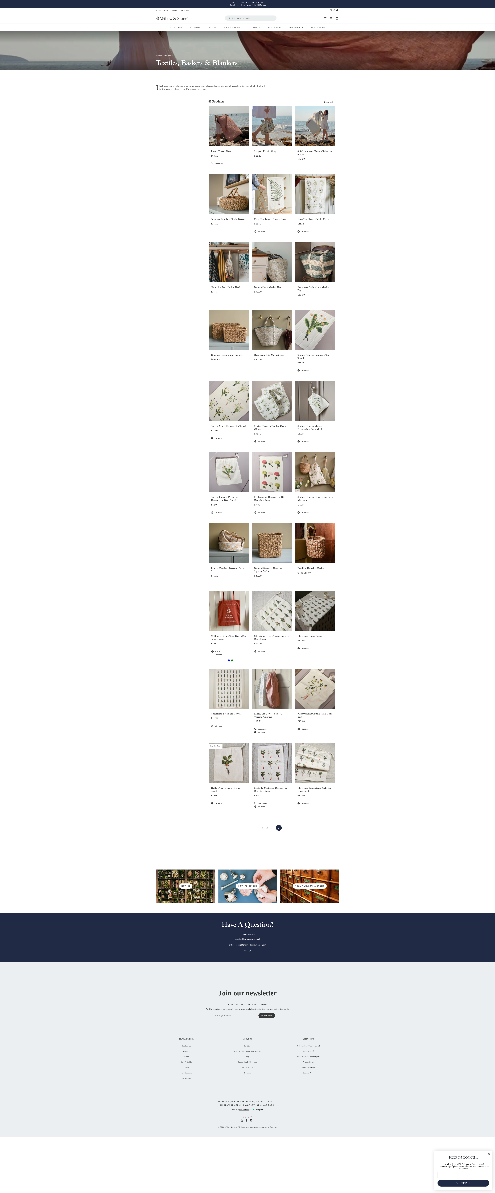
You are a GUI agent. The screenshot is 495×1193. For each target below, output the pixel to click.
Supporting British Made (247, 1062)
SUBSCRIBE (463, 1183)
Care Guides (184, 10)
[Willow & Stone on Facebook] (246, 1120)
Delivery (166, 10)
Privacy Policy (308, 1062)
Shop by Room (296, 27)
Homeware (195, 27)
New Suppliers (186, 1073)
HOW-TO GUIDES (247, 886)
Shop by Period (318, 27)
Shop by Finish (274, 27)
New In (256, 27)
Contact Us (186, 1046)
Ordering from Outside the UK (308, 1046)
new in (185, 886)
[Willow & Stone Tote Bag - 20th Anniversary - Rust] (225, 660)
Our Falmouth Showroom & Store (247, 1051)
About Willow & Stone (309, 886)
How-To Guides (186, 1062)
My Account (186, 1078)
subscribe (267, 1016)
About (174, 10)
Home (158, 55)
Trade (158, 10)
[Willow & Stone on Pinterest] (251, 1120)
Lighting (212, 27)
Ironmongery (176, 27)
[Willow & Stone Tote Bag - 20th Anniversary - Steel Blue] (229, 660)
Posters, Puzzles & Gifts (234, 27)
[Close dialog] (489, 1154)
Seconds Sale (247, 1067)
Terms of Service (308, 1067)
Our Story (247, 1046)
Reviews (247, 1073)
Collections (167, 55)
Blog (247, 1057)
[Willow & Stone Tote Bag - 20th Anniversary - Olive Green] (232, 660)
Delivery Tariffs (308, 1051)
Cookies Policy (308, 1073)
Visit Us (247, 951)
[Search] (229, 18)
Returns (186, 1057)
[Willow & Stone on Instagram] (242, 1120)
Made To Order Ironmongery (308, 1057)
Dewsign (273, 1127)
